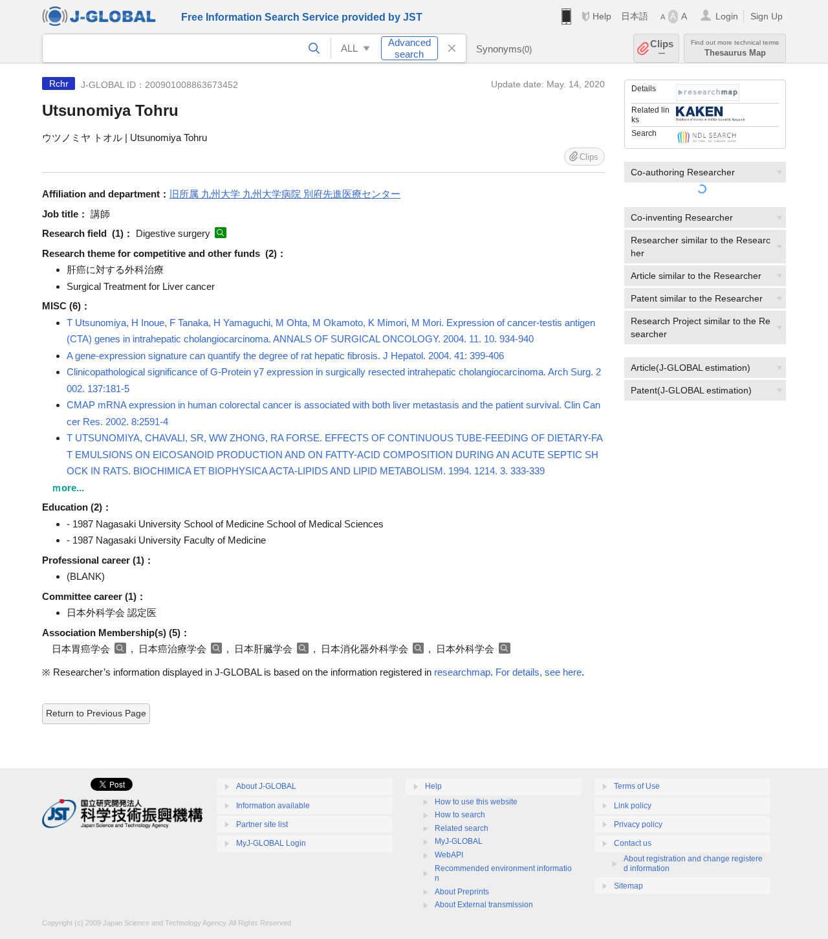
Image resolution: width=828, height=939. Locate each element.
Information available (273, 805)
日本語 (634, 16)
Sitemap (628, 885)
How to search (460, 814)
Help (602, 16)
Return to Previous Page (96, 713)
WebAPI (449, 854)
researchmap (462, 672)
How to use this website (476, 801)
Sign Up (766, 16)
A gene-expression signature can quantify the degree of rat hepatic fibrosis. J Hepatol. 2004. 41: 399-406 (285, 355)
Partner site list (262, 824)
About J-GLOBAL (266, 786)
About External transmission (484, 904)
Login (726, 16)
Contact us (632, 843)
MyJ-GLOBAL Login (271, 843)
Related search (461, 828)
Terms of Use (637, 786)
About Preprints (462, 891)
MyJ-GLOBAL (459, 841)
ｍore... (68, 487)
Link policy (632, 805)
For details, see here (539, 672)
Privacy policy (638, 824)
